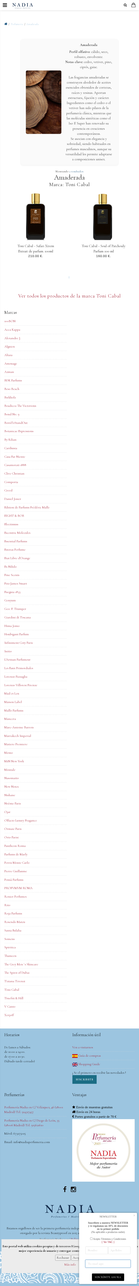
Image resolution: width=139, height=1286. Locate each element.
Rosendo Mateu (14, 922)
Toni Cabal (11, 990)
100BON (10, 321)
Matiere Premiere (16, 744)
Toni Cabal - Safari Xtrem (35, 246)
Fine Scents (11, 575)
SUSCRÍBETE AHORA (108, 1277)
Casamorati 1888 (15, 465)
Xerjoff (9, 1015)
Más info (70, 1264)
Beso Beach (11, 389)
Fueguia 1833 (12, 592)
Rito (7, 905)
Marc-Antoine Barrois (19, 727)
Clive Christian (14, 473)
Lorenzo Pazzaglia (15, 677)
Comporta (11, 482)
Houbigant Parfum (16, 634)
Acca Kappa (12, 330)
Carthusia (10, 448)
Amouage (10, 363)
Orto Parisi (11, 837)
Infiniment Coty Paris (18, 643)
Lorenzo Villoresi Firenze (20, 685)
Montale (9, 770)
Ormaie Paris (13, 829)
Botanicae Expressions (18, 431)
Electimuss (11, 524)
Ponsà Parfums (13, 880)
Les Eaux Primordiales (18, 668)
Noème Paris (12, 803)
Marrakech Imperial (17, 736)
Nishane (9, 795)
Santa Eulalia (12, 930)
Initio (8, 651)
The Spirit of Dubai (17, 973)
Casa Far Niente (14, 457)
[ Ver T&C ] (108, 1242)
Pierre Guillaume (15, 871)
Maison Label (13, 702)
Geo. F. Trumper (15, 609)
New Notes (11, 786)
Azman (9, 372)
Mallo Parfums (13, 710)
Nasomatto (11, 778)
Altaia (8, 355)
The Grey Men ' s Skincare (21, 964)
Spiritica (10, 947)
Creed (8, 490)
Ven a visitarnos (82, 1047)
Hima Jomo (12, 626)
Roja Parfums (13, 913)
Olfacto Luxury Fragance (20, 820)
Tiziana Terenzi (14, 981)
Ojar (7, 812)
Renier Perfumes (15, 896)
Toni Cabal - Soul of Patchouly (103, 246)
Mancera (10, 719)
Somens (9, 939)
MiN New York (14, 761)
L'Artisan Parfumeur (17, 659)
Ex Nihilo (10, 567)
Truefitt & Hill (13, 998)
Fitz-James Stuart (15, 583)
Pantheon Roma (15, 846)
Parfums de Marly (16, 854)
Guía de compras (89, 1056)
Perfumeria (17, 24)
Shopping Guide (89, 1064)
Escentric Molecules (17, 533)
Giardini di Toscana (17, 617)
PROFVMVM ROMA (18, 888)
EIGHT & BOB (14, 516)
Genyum (10, 600)
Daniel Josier (12, 499)
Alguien (9, 346)
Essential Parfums (15, 541)
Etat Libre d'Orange (17, 558)
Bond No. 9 (11, 414)
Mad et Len (11, 693)
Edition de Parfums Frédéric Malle (27, 507)
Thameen (10, 956)
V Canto (9, 1006)
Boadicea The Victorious (20, 406)
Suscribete (84, 1079)
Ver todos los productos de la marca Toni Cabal (69, 296)
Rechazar (63, 1258)
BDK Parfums (13, 380)
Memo (8, 753)
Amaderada (32, 24)
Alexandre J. (12, 338)
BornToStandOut (16, 423)
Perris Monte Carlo (17, 863)
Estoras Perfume (15, 550)
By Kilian (10, 440)
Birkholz (10, 397)
